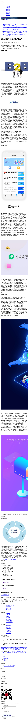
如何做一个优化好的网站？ (11, 29)
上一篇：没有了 (4, 559)
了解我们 (8, 13)
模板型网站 (8, 609)
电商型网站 (8, 608)
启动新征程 (6, 588)
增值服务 (8, 9)
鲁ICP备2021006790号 (8, 652)
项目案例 (5, 658)
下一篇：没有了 (12, 559)
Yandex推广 (8, 633)
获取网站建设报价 (5, 595)
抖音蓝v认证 (9, 620)
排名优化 (8, 10)
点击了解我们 (4, 17)
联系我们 (8, 15)
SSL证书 (8, 617)
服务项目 (8, 8)
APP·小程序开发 (10, 605)
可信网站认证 (9, 622)
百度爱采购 (8, 626)
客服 (15, 665)
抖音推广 (8, 627)
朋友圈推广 (8, 628)
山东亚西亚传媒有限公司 (17, 651)
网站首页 (8, 6)
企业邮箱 (8, 613)
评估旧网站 (6, 582)
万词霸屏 (8, 630)
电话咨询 (5, 660)
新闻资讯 (5, 659)
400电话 (8, 616)
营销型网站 (8, 606)
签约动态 (8, 12)
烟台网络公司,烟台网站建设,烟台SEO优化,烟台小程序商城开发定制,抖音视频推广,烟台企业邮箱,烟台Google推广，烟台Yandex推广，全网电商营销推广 (14, 648)
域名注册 (8, 614)
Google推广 (8, 631)
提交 (5, 718)
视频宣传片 (8, 619)
